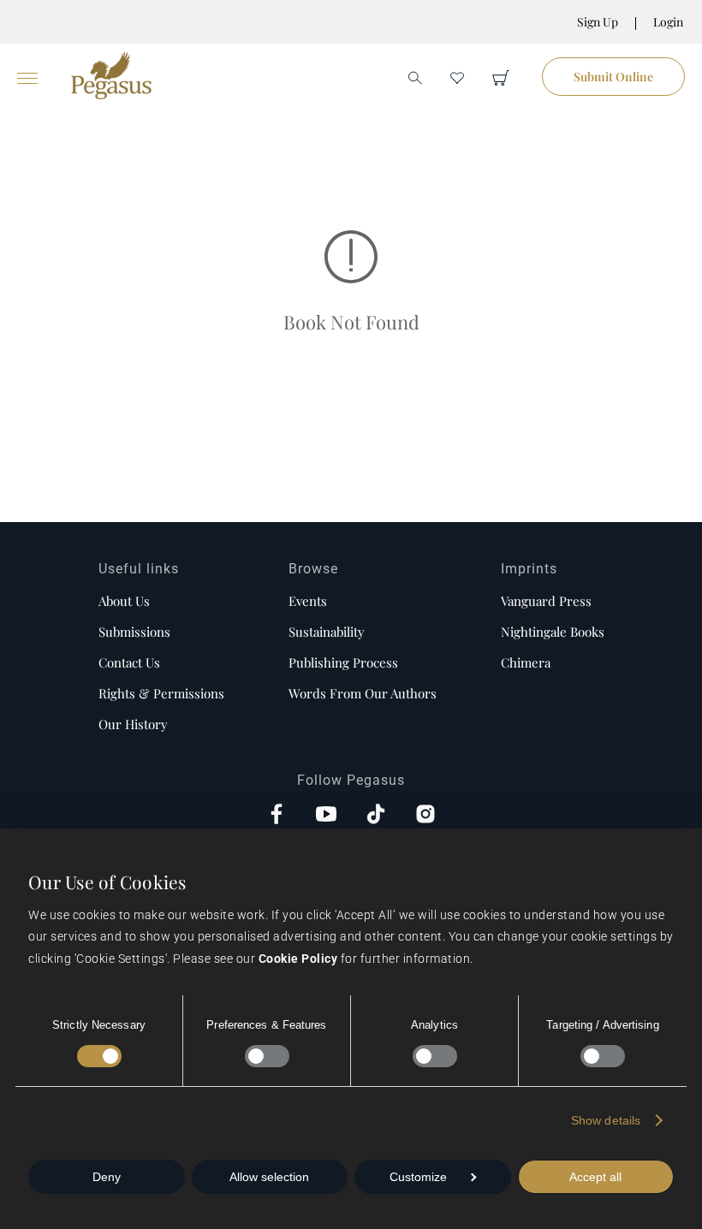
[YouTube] (326, 816)
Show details (605, 1120)
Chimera (525, 662)
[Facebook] (277, 816)
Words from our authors (363, 693)
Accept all (595, 1177)
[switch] (267, 1056)
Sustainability (327, 631)
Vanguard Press (546, 600)
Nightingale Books (552, 631)
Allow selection (269, 1177)
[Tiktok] (376, 816)
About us (124, 600)
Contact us (129, 662)
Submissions (134, 631)
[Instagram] (425, 816)
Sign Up (597, 22)
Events (308, 600)
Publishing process (343, 662)
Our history (133, 724)
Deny (106, 1177)
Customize (418, 1177)
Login (668, 22)
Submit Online (613, 76)
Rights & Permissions (161, 693)
